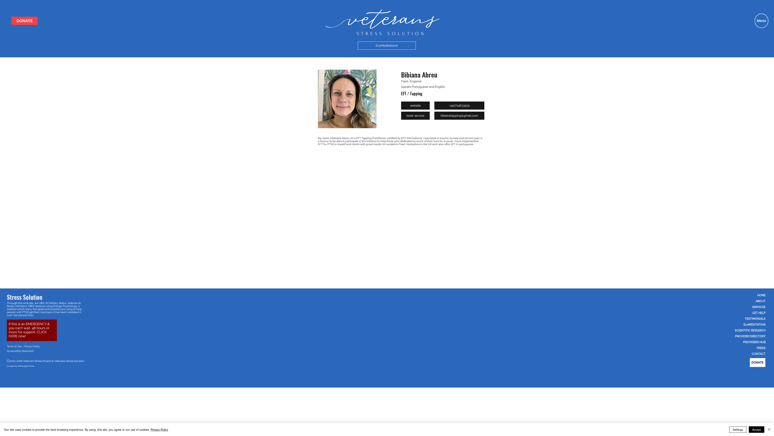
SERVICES (759, 307)
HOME (761, 295)
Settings (738, 430)
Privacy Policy (159, 430)
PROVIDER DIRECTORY (750, 336)
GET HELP (759, 312)
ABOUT (761, 301)
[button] (761, 21)
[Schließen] (769, 429)
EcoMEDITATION (755, 324)
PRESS (761, 348)
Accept (756, 430)
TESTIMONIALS (755, 318)
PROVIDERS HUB (754, 342)
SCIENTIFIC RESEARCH (750, 330)
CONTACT (759, 353)
